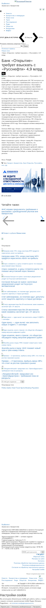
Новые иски (10, 18)
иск (3, 165)
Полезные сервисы (8, 48)
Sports (23, 388)
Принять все (5, 607)
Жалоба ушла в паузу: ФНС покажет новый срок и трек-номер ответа (21, 349)
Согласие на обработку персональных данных (28, 567)
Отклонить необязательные (21, 607)
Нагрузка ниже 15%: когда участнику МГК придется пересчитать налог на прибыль (20, 257)
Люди (8, 24)
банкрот (10, 163)
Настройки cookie (38, 569)
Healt (14, 388)
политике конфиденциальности (22, 603)
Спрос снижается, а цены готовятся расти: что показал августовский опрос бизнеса (22, 269)
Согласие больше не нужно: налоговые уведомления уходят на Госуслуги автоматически (19, 283)
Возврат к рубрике (14, 233)
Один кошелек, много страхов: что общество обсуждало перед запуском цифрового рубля (22, 336)
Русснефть (38, 163)
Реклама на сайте (38, 559)
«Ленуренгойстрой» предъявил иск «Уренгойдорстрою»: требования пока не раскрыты (20, 375)
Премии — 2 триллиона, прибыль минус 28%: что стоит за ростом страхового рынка (22, 361)
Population (35, 388)
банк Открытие (28, 163)
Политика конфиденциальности (33, 565)
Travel (18, 388)
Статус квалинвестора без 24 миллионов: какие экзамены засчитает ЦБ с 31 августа (20, 310)
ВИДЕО (8, 30)
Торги (8, 20)
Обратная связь (38, 556)
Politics (4, 388)
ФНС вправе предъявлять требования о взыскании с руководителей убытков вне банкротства (20, 211)
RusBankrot (6, 3)
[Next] (41, 218)
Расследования (11, 22)
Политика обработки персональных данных (29, 563)
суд (6, 165)
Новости (9, 13)
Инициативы (10, 28)
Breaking (28, 388)
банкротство (18, 163)
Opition (9, 388)
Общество (9, 26)
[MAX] (41, 9)
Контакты (41, 561)
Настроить (36, 607)
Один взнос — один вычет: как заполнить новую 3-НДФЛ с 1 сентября (20, 323)
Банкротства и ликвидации (15, 15)
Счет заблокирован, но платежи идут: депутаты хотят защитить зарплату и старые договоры (23, 297)
